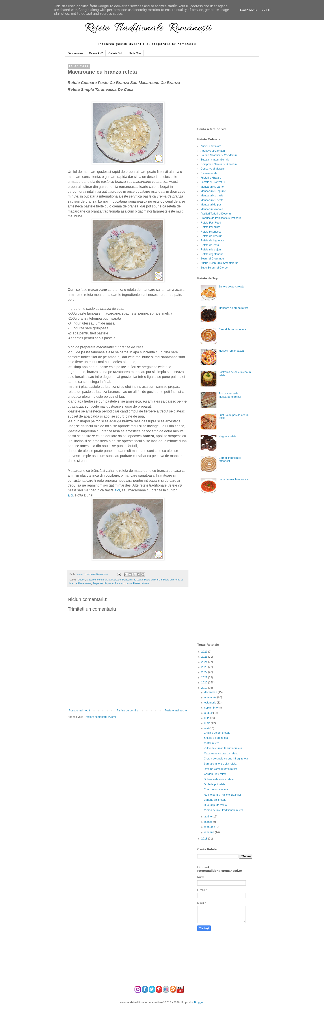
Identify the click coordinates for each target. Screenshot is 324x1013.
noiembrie (210, 697)
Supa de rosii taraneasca (234, 479)
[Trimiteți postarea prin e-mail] (118, 574)
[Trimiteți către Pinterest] (142, 574)
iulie (207, 718)
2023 (204, 667)
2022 (204, 672)
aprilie (208, 816)
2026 (204, 651)
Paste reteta (84, 583)
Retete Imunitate (210, 227)
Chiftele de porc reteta (217, 732)
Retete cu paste (123, 583)
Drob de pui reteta (214, 784)
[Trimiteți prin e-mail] (126, 574)
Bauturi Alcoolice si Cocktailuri (219, 155)
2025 (204, 656)
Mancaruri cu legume (213, 191)
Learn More (248, 9)
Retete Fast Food (211, 222)
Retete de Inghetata (212, 240)
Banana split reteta (215, 799)
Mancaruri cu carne (212, 186)
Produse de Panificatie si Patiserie (221, 218)
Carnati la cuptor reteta (232, 329)
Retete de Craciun (211, 236)
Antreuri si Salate (211, 146)
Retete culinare (141, 583)
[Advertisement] (230, 91)
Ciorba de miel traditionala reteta (223, 810)
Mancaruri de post (211, 204)
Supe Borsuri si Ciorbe (214, 267)
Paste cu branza (153, 579)
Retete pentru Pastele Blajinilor (222, 794)
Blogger (198, 1002)
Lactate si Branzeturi (213, 182)
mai (206, 728)
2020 (204, 682)
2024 (204, 662)
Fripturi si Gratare (211, 177)
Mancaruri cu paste (132, 579)
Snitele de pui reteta (216, 737)
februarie (210, 826)
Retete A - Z (96, 53)
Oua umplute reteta (215, 805)
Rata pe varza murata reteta (220, 768)
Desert (81, 579)
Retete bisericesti (211, 231)
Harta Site (135, 53)
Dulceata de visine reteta (219, 779)
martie (208, 821)
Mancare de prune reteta (233, 308)
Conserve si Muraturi (213, 168)
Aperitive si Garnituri (213, 150)
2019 (204, 687)
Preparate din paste (103, 583)
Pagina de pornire (127, 710)
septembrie (211, 707)
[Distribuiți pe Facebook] (138, 574)
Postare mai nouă (79, 710)
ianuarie (209, 832)
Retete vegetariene (212, 254)
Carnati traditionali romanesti (230, 459)
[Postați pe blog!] (130, 574)
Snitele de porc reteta (231, 286)
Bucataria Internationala (215, 159)
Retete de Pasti (210, 245)
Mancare (116, 579)
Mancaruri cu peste (212, 200)
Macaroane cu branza (98, 579)
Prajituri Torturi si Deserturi (216, 213)
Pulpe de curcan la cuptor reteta (223, 748)
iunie (207, 723)
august (208, 713)
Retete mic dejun (211, 249)
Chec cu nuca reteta (216, 789)
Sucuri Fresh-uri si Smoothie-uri (219, 263)
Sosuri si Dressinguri (213, 258)
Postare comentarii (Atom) (100, 716)
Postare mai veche (176, 710)
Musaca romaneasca (231, 350)
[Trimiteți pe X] (134, 574)
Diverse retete (209, 173)
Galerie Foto (115, 53)
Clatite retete (211, 743)
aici (117, 490)
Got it (266, 9)
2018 (204, 838)
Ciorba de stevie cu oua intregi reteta (226, 758)
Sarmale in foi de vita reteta (220, 763)
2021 (204, 677)
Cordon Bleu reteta (215, 774)
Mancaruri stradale (212, 209)
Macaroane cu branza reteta (221, 753)
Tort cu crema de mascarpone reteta (230, 395)
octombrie (210, 702)
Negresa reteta (227, 436)
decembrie (211, 692)
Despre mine (75, 53)
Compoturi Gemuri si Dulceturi (219, 164)
